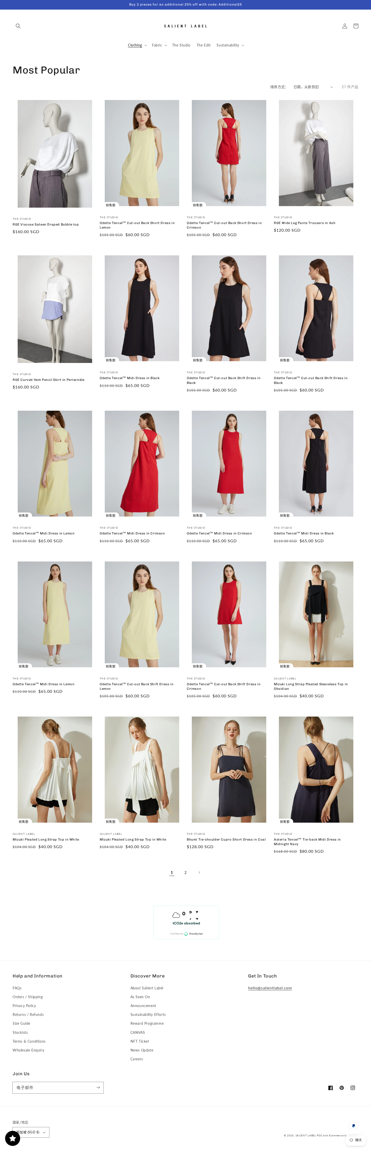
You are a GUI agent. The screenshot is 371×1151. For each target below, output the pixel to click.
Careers (136, 1059)
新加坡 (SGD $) (27, 1132)
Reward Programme (147, 1023)
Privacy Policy (24, 1005)
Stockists (20, 1032)
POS (319, 1135)
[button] (18, 26)
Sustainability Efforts (148, 1014)
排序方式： (279, 87)
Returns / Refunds (28, 1014)
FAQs (17, 988)
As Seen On (140, 997)
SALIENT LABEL (306, 1135)
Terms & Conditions (29, 1041)
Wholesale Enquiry (28, 1050)
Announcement (143, 1005)
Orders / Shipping (28, 997)
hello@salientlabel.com (270, 987)
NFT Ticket (139, 1041)
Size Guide (21, 1023)
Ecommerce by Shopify (343, 1135)
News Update (141, 1050)
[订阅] (97, 1087)
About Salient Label (146, 988)
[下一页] (199, 872)
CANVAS (137, 1032)
